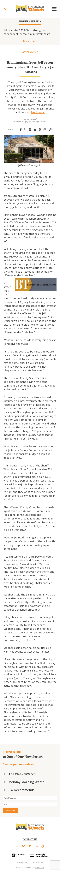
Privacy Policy (22, 862)
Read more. (38, 112)
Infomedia (39, 867)
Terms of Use (37, 862)
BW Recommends (21, 790)
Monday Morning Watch (26, 782)
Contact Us (30, 839)
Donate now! (30, 41)
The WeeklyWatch (22, 774)
